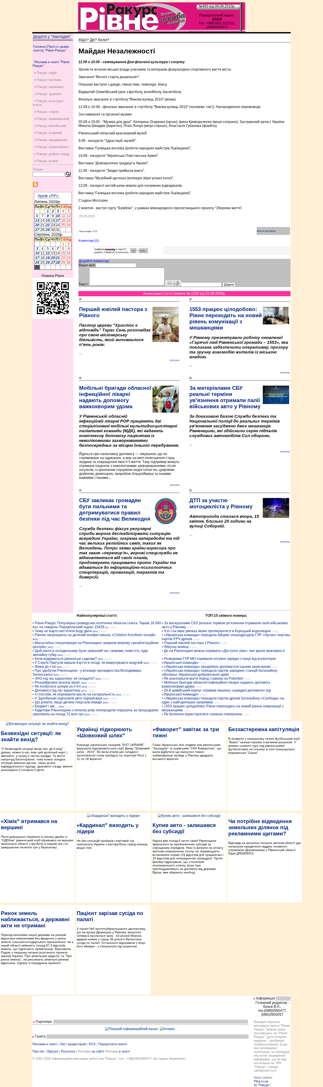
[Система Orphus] (121, 252)
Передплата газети (112, 1044)
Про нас (39, 1051)
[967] (84, 691)
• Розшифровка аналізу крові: (57, 682)
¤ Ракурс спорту (46, 111)
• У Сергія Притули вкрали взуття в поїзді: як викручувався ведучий (88, 662)
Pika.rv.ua (261, 1081)
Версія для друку (266, 231)
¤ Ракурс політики (47, 80)
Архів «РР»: (48, 196)
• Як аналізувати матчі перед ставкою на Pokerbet (202, 678)
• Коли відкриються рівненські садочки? (65, 659)
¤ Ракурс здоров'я (48, 94)
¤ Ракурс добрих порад (51, 154)
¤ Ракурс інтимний (48, 133)
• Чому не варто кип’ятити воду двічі (62, 631)
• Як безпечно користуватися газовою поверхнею (202, 714)
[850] (84, 687)
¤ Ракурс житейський (50, 126)
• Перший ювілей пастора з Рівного (191, 643)
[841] (84, 683)
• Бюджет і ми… (45, 706)
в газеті (124, 1051)
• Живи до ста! (44, 666)
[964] (95, 631)
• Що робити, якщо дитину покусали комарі (67, 702)
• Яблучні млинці (175, 647)
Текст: (83, 284)
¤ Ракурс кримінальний (51, 119)
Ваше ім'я (87, 265)
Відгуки (52, 1051)
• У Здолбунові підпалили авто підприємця (67, 698)
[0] (106, 627)
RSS (92, 1044)
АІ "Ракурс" (262, 1085)
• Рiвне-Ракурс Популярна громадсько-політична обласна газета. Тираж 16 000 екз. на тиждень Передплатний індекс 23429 (97, 625)
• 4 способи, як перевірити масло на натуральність (74, 694)
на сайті (97, 1051)
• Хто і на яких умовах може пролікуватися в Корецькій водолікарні (216, 631)
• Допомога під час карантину (56, 690)
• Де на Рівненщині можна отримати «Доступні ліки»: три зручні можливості (223, 651)
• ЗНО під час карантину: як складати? (64, 678)
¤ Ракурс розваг (46, 161)
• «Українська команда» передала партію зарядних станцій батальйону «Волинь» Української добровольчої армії (219, 672)
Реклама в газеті (45, 1044)
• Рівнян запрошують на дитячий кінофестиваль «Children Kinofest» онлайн (94, 635)
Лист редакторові (73, 1044)
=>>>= (175, 360)
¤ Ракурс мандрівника (50, 140)
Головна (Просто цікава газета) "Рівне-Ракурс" (51, 48)
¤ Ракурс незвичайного (51, 147)
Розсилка (68, 1051)
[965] (35, 639)
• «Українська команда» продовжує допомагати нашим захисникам (216, 666)
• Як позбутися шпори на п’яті (57, 686)
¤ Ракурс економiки (48, 87)
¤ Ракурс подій (45, 73)
